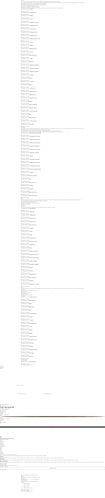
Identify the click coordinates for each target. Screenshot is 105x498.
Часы (24, 199)
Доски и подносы (65, 288)
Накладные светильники (36, 129)
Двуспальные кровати (25, 4)
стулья (1, 438)
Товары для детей (24, 359)
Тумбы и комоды (24, 207)
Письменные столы (60, 2)
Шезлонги (44, 3)
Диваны (22, 3)
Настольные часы (36, 203)
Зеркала (26, 199)
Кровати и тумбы (36, 1)
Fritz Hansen (2, 405)
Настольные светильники (35, 128)
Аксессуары (23, 289)
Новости (37, 479)
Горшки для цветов (63, 199)
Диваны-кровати (27, 3)
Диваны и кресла (30, 1)
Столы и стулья (24, 1)
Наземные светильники (25, 130)
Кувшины (26, 293)
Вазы (22, 199)
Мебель (22, 0)
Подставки (23, 295)
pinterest (31, 488)
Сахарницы (23, 294)
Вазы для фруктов (24, 292)
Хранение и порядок (29, 200)
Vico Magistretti (2, 446)
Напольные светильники (54, 128)
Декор (22, 198)
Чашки (36, 290)
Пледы (22, 204)
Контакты (36, 474)
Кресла (31, 3)
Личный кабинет (31, 474)
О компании (34, 479)
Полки (25, 5)
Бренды (1, 368)
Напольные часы (24, 203)
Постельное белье (27, 204)
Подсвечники (23, 205)
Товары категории (26, 11)
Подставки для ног (36, 3)
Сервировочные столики (76, 2)
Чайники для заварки (29, 294)
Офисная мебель (51, 1)
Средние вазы (33, 201)
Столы (34, 2)
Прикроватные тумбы (42, 4)
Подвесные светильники (45, 129)
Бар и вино (82, 288)
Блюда (22, 291)
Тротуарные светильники (56, 130)
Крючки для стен (45, 207)
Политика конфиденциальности (27, 491)
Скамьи (82, 2)
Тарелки (25, 291)
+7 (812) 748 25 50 (26, 484)
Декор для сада (36, 200)
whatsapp (25, 488)
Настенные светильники (44, 128)
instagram (28, 488)
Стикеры (22, 206)
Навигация (26, 474)
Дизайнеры (2, 367)
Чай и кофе (78, 288)
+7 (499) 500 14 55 (24, 364)
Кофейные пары (24, 290)
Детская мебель (24, 360)
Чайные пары (32, 290)
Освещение (23, 127)
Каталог (1, 366)
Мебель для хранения (43, 1)
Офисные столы (30, 6)
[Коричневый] (52, 416)
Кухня (22, 287)
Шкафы (31, 5)
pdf (0, 423)
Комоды (22, 5)
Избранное (23, 481)
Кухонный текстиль (72, 288)
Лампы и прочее (81, 128)
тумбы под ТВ (35, 5)
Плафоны (43, 131)
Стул (2, 407)
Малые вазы (28, 201)
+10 (23, 10)
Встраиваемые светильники (26, 129)
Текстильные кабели (60, 131)
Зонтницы (37, 207)
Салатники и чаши (51, 288)
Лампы (34, 131)
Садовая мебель (57, 1)
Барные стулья (26, 2)
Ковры (29, 199)
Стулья (22, 2)
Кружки (28, 290)
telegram (22, 488)
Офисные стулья (36, 6)
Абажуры (22, 131)
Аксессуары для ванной (71, 199)
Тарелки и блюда (44, 288)
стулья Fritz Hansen (6, 438)
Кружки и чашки (31, 288)
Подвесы (46, 131)
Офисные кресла (24, 6)
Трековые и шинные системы (72, 128)
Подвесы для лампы (52, 131)
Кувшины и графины (58, 288)
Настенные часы (30, 203)
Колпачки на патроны (28, 131)
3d (0, 421)
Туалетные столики (67, 2)
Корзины (40, 207)
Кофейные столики (47, 2)
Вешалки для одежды (31, 207)
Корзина (26, 481)
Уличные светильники (63, 128)
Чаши (29, 292)
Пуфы (41, 3)
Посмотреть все (52, 468)
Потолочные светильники (25, 128)
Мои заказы (30, 481)
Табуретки (31, 2)
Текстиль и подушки (34, 199)
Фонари (31, 130)
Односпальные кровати (33, 4)
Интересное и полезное (43, 200)
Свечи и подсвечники (50, 199)
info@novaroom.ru (31, 364)
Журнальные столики (40, 2)
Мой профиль (35, 481)
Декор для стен (57, 199)
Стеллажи (28, 5)
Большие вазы (23, 201)
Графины (22, 293)
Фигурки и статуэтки (42, 199)
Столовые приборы (37, 288)
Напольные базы (38, 131)
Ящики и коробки (52, 207)
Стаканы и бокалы (24, 288)
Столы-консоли (54, 2)
